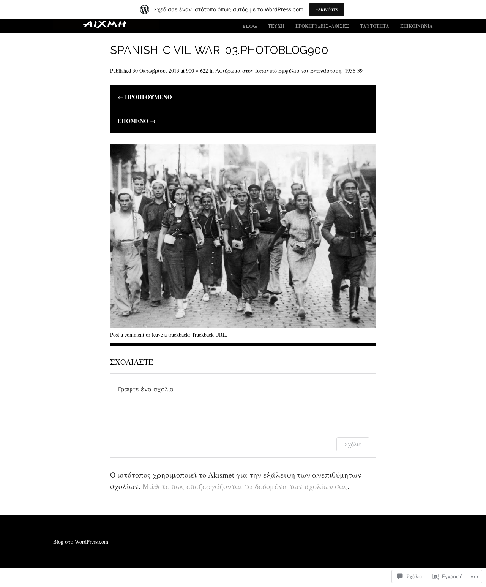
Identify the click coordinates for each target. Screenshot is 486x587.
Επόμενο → (137, 121)
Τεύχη (276, 26)
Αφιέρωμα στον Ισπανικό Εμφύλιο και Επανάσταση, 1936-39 (289, 70)
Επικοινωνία (416, 26)
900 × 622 (197, 70)
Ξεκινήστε (327, 9)
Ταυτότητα (374, 26)
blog (249, 26)
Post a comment (127, 334)
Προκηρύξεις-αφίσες (322, 26)
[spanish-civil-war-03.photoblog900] (243, 325)
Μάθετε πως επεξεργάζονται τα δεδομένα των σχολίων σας (244, 486)
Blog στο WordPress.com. (81, 541)
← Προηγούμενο (145, 97)
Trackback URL (209, 334)
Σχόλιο (352, 444)
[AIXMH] (106, 27)
